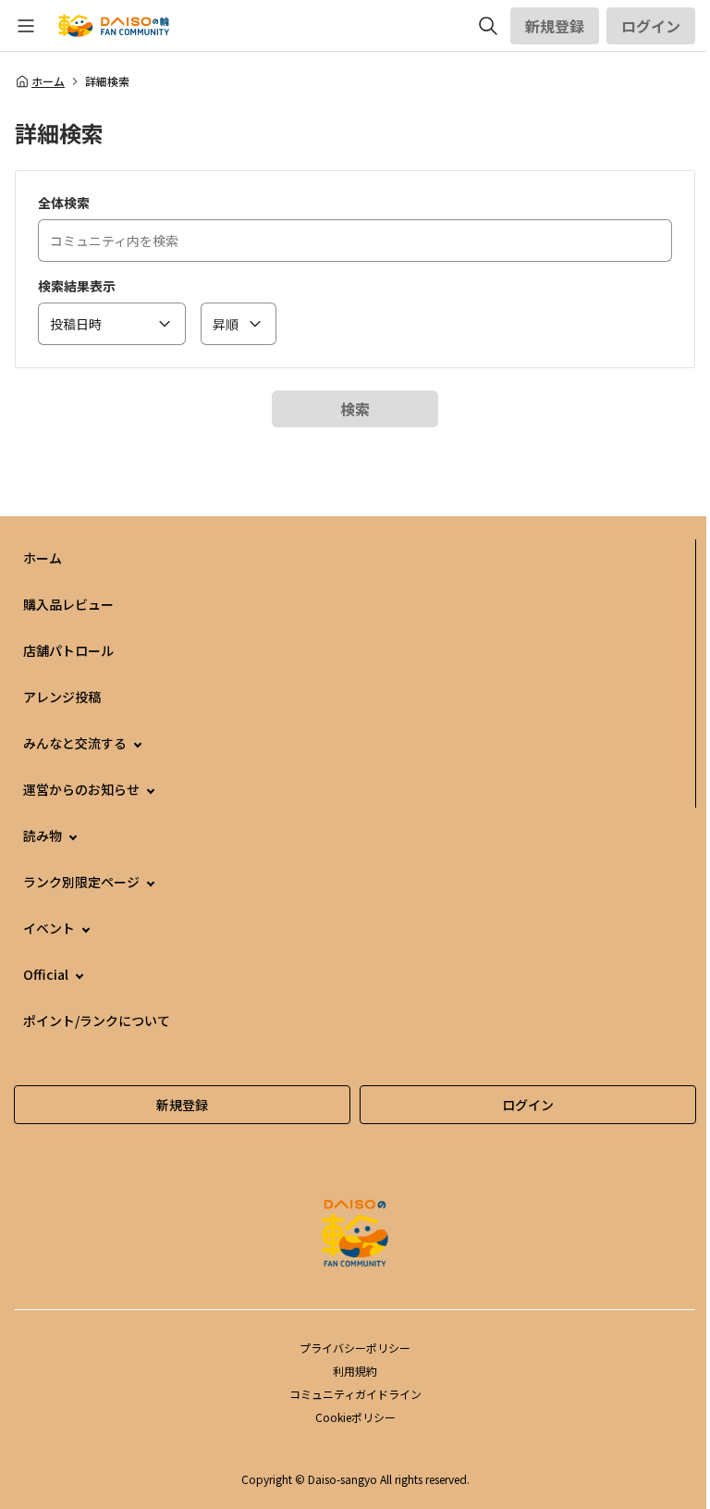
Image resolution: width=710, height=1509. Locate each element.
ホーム (48, 81)
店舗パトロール (68, 650)
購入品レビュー (68, 604)
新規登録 (554, 26)
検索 (355, 409)
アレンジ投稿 (62, 696)
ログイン (650, 26)
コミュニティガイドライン (355, 1394)
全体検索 (64, 202)
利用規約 (355, 1371)
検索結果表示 (77, 286)
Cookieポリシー (355, 1417)
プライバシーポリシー (355, 1347)
